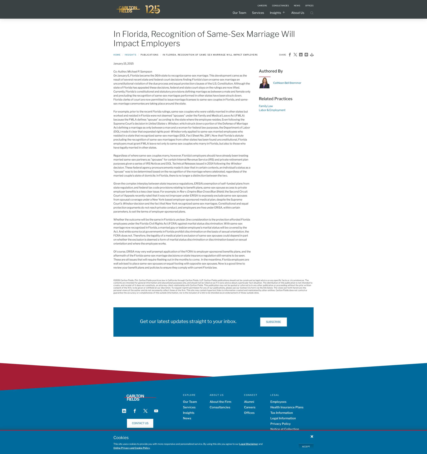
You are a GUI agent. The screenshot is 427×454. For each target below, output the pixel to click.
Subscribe (273, 322)
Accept (306, 446)
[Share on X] (295, 55)
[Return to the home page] (138, 9)
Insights (275, 12)
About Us (297, 12)
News (187, 418)
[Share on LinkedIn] (301, 55)
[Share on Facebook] (290, 55)
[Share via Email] (306, 55)
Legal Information (283, 418)
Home (117, 55)
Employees (278, 402)
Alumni (249, 402)
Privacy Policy (280, 424)
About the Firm (220, 402)
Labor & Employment (272, 110)
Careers (249, 407)
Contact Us (140, 423)
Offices (249, 412)
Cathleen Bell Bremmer (287, 82)
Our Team (239, 12)
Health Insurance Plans (286, 407)
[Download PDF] (312, 55)
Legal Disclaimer (248, 443)
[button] (312, 436)
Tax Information (281, 412)
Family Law (266, 106)
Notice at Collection (284, 429)
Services (258, 12)
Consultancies (220, 407)
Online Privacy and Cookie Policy (131, 447)
